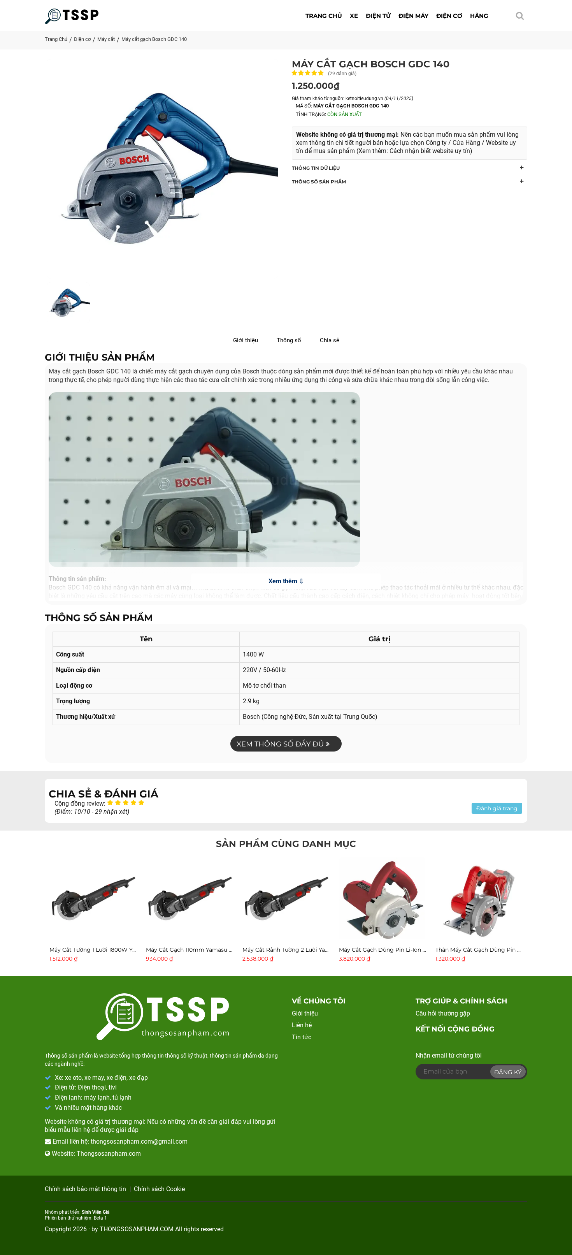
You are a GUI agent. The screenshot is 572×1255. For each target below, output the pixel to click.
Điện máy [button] (413, 15)
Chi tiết (93, 934)
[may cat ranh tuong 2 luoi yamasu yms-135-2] (286, 900)
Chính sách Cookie (159, 1189)
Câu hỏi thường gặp (443, 1013)
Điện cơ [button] (449, 15)
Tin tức (301, 1037)
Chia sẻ (329, 340)
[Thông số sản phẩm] (71, 14)
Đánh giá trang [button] (497, 808)
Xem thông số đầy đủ (281, 744)
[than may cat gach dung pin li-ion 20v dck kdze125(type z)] (479, 900)
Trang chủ (323, 15)
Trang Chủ (56, 39)
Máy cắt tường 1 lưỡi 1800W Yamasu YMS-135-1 (113, 949)
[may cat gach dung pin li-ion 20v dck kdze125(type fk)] (382, 900)
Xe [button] (354, 15)
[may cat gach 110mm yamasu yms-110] (189, 900)
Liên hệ (302, 1025)
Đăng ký (508, 1072)
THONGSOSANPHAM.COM (137, 1229)
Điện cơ (82, 39)
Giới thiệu (245, 340)
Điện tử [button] (378, 15)
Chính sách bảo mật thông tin (85, 1189)
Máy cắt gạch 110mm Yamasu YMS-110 (198, 949)
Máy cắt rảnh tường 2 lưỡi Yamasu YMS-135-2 (305, 949)
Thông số (289, 340)
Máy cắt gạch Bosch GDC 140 (154, 39)
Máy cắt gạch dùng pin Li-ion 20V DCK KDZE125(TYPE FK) (419, 949)
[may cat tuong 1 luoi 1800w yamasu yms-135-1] (93, 900)
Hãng (479, 15)
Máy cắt (106, 39)
